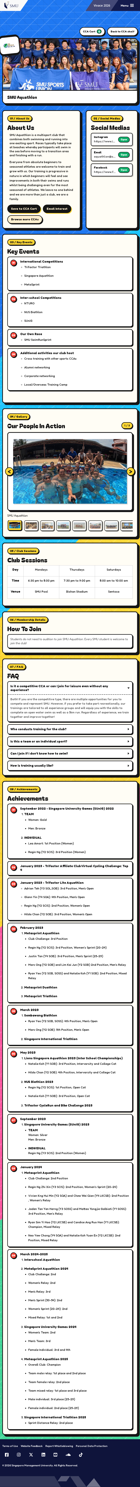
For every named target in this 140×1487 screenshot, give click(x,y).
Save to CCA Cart (24, 208)
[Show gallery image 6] (95, 525)
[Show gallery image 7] (111, 525)
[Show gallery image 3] (47, 525)
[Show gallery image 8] (127, 525)
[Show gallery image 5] (79, 525)
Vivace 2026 (102, 5)
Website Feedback (31, 1445)
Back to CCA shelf (122, 31)
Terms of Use (10, 1445)
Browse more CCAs (25, 219)
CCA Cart (91, 31)
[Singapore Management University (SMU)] (12, 5)
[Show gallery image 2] (31, 525)
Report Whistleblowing (59, 1445)
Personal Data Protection (91, 1445)
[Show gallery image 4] (63, 525)
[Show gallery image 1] (15, 525)
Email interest (57, 208)
